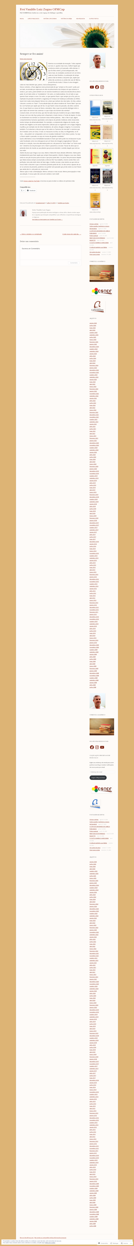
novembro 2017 (94, 525)
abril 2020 (92, 462)
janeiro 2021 (93, 440)
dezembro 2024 (94, 346)
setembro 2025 (94, 335)
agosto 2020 (93, 452)
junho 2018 (93, 509)
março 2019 (93, 492)
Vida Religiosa (80, 18)
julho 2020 (93, 455)
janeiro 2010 (93, 643)
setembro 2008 (94, 680)
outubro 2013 (93, 556)
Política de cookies (50, 1243)
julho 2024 (93, 356)
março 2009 (93, 666)
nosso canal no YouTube (32, 181)
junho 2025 (93, 337)
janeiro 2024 (93, 368)
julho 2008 (93, 685)
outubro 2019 (93, 476)
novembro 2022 (94, 393)
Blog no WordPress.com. (27, 1238)
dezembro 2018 (94, 497)
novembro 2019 (94, 473)
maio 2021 (93, 431)
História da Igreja (66, 18)
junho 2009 (93, 659)
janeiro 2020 (93, 469)
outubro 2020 (93, 448)
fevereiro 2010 (94, 640)
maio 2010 (93, 633)
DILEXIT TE (92, 240)
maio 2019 (93, 487)
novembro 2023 (94, 372)
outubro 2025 (93, 332)
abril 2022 (92, 408)
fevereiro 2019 (94, 495)
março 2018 (93, 516)
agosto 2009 (93, 654)
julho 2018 (93, 506)
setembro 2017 (94, 530)
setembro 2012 (94, 586)
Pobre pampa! (94, 235)
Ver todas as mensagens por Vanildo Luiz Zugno (47, 219)
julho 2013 (93, 563)
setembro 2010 (94, 624)
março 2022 (93, 410)
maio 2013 (93, 567)
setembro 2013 (94, 558)
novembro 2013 (94, 553)
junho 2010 (93, 631)
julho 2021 (93, 426)
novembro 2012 (94, 581)
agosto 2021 (93, 424)
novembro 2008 (94, 675)
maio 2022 (93, 405)
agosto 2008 (93, 682)
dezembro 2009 (94, 645)
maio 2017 (93, 539)
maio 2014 (93, 549)
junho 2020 (93, 457)
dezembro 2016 (94, 541)
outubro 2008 (93, 678)
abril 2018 (92, 513)
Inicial (22, 18)
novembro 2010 (94, 619)
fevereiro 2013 (94, 574)
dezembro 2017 (94, 523)
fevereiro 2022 (94, 412)
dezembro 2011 (94, 607)
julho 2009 (93, 657)
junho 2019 (93, 485)
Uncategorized (40, 203)
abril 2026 (92, 330)
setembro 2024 (94, 351)
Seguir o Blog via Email (98, 777)
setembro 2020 (94, 450)
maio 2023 (93, 382)
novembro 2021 (94, 417)
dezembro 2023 (94, 370)
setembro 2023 (94, 377)
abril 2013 (92, 570)
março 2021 (93, 436)
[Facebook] (97, 87)
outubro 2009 (93, 650)
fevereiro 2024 (94, 365)
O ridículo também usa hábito (98, 247)
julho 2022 (93, 401)
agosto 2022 (93, 398)
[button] (96, 111)
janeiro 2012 (93, 605)
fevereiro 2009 (94, 668)
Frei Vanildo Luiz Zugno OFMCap (42, 9)
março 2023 (93, 386)
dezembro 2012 (94, 579)
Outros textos (93, 18)
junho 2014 (93, 546)
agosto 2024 (93, 354)
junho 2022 (93, 403)
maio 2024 (93, 361)
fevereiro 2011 (94, 612)
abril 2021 (92, 433)
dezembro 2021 (94, 415)
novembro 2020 (94, 445)
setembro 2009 (94, 652)
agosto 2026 (93, 323)
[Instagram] (102, 87)
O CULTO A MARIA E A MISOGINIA (99, 243)
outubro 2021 (93, 419)
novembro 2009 (94, 647)
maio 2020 (93, 459)
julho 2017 (93, 534)
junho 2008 (93, 687)
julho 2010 (93, 628)
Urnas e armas (94, 224)
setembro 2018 (94, 502)
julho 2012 (93, 591)
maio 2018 (93, 511)
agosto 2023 (93, 379)
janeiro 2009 (93, 671)
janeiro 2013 (93, 577)
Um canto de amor (95, 252)
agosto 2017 (93, 532)
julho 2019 (93, 483)
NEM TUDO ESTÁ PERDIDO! (97, 238)
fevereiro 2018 (94, 518)
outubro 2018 (93, 499)
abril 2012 (92, 598)
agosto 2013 (93, 560)
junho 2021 (93, 429)
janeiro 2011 (93, 614)
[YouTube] (92, 87)
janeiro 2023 (93, 391)
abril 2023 (92, 384)
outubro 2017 (93, 527)
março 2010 (93, 638)
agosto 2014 (93, 544)
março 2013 (93, 572)
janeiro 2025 (93, 344)
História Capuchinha (50, 18)
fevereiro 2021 (94, 438)
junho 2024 (93, 358)
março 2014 (93, 551)
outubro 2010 (93, 621)
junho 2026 (93, 325)
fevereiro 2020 (94, 466)
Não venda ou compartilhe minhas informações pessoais (50, 1238)
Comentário (73, 263)
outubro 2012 (93, 584)
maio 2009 (93, 661)
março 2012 (93, 600)
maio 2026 (93, 328)
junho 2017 (93, 537)
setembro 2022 (94, 396)
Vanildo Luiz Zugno (63, 203)
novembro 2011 (94, 610)
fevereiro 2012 (94, 603)
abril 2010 (92, 635)
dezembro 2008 (94, 673)
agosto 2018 (93, 504)
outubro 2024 (93, 349)
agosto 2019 (93, 480)
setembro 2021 (94, 422)
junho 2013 (93, 565)
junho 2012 (93, 593)
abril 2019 (92, 490)
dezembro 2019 (94, 471)
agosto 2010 (93, 626)
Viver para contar (95, 254)
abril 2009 (92, 664)
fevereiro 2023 (94, 389)
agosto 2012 (93, 588)
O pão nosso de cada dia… (71, 234)
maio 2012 (93, 596)
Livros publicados (33, 18)
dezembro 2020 (94, 443)
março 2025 (93, 339)
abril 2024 (92, 363)
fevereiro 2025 (94, 342)
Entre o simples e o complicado (31, 234)
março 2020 (93, 464)
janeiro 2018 (93, 520)
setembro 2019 (94, 478)
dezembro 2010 (94, 617)
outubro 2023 (93, 375)
